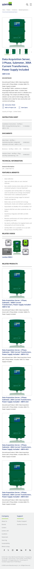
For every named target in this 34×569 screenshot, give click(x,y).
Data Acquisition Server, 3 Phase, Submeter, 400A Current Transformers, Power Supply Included (16, 447)
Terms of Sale (19, 558)
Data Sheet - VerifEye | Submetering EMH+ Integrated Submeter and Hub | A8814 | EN (11, 142)
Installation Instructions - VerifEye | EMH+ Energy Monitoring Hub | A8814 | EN (12, 126)
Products (8, 9)
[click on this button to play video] (17, 246)
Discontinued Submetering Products (9, 12)
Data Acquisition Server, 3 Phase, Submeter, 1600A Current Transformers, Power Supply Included (16, 303)
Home (3, 9)
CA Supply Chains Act (13, 560)
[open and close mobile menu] (31, 4)
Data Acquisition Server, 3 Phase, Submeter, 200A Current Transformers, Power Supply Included (16, 399)
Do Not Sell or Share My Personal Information (13, 557)
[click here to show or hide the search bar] (27, 5)
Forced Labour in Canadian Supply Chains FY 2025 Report (15, 560)
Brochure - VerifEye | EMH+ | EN (11, 149)
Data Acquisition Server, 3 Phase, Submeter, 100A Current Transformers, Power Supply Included (16, 352)
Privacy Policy (27, 558)
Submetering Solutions (23, 9)
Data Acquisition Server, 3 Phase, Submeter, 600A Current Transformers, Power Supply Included (16, 494)
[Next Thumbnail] (31, 52)
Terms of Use (12, 558)
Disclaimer (4, 560)
